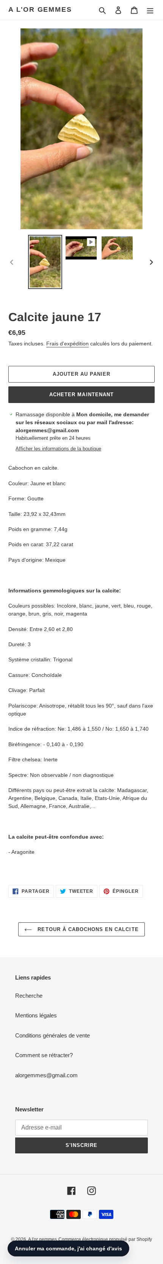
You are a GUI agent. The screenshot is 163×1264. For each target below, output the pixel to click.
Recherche (28, 995)
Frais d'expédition (67, 344)
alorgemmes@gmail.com (46, 1075)
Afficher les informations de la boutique (58, 449)
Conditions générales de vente (52, 1035)
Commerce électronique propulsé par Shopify (105, 1239)
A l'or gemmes (40, 9)
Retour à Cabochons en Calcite (87, 929)
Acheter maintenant (81, 394)
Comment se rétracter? (44, 1055)
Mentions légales (36, 1015)
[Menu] (150, 10)
